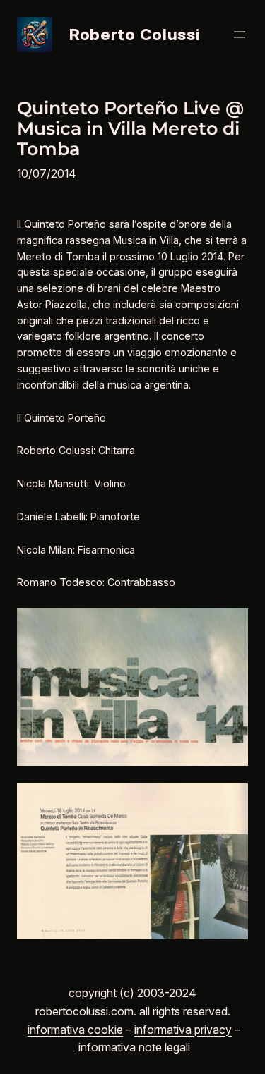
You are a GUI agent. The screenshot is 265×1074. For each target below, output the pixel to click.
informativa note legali (134, 1047)
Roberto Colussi (134, 34)
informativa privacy (183, 1030)
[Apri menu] (239, 34)
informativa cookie (75, 1030)
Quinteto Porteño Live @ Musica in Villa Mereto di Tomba (130, 128)
